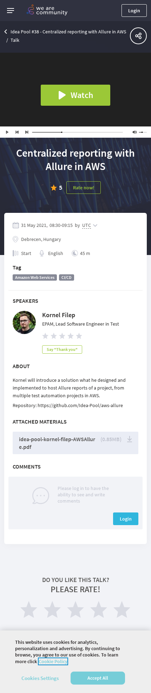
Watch (82, 95)
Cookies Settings (40, 678)
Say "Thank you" (62, 349)
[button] (10, 10)
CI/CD (66, 277)
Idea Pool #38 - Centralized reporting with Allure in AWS (68, 31)
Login (134, 10)
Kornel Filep (58, 315)
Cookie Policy (53, 661)
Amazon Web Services (34, 277)
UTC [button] (86, 225)
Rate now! (83, 187)
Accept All (97, 678)
